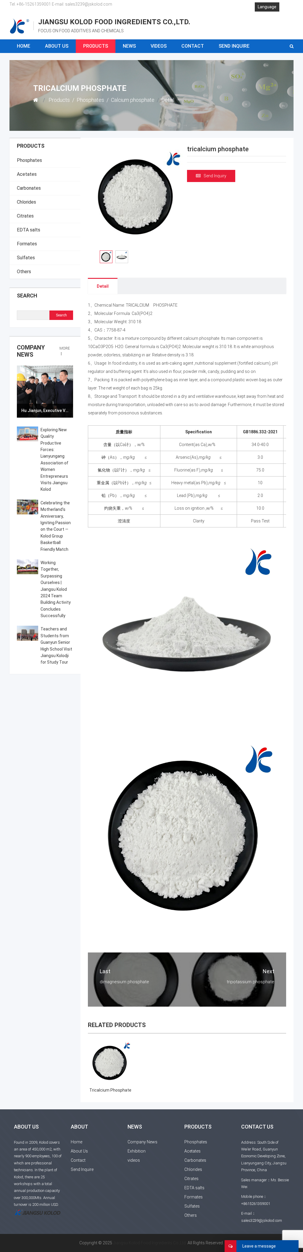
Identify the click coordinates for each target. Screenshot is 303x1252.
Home (23, 46)
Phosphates (90, 100)
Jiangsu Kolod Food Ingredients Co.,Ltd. (150, 1242)
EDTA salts (28, 230)
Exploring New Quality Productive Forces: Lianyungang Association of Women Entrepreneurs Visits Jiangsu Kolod (54, 459)
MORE (64, 348)
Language (267, 6)
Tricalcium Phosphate (110, 1090)
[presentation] (25, 392)
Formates (27, 244)
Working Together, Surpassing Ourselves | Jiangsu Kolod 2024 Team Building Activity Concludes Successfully (56, 589)
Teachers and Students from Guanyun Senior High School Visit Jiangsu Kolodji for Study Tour (56, 645)
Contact (192, 46)
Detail (103, 286)
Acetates (27, 174)
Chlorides (26, 202)
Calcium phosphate (132, 100)
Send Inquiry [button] (215, 175)
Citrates (25, 216)
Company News (31, 351)
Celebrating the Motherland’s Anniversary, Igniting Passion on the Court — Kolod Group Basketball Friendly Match (56, 526)
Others (24, 271)
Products (95, 46)
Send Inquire (234, 46)
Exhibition (137, 1151)
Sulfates (26, 257)
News (129, 46)
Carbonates (29, 188)
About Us (56, 46)
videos (159, 46)
